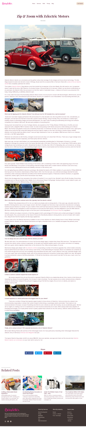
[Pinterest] (10, 421)
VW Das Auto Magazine (27, 332)
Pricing (48, 3)
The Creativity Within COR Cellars (74, 392)
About (33, 3)
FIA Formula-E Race (56, 210)
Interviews (43, 20)
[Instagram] (5, 421)
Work (44, 3)
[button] (29, 352)
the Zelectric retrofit (31, 248)
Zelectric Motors (16, 86)
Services (39, 3)
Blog (53, 3)
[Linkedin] (8, 421)
